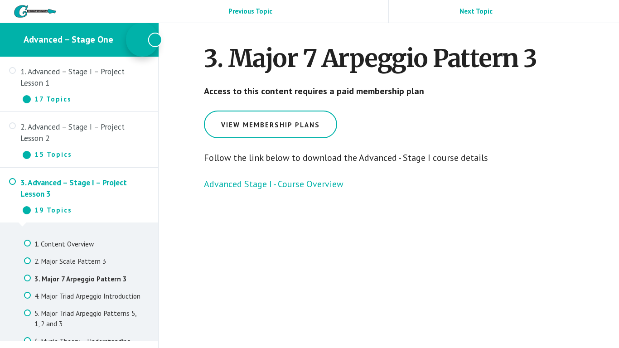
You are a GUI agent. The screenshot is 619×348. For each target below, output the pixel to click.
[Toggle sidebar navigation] (142, 40)
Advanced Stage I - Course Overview (273, 184)
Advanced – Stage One (68, 39)
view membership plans (270, 125)
